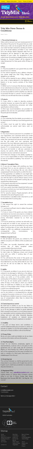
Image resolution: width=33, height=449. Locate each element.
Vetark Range (25, 438)
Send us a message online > (8, 396)
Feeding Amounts (5, 438)
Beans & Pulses (25, 434)
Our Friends (4, 441)
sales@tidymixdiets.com (21, 372)
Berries (14, 440)
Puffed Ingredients (26, 437)
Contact (3, 1)
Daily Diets (15, 434)
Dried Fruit (15, 437)
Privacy (23, 446)
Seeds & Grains (16, 443)
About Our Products (6, 437)
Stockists (3, 440)
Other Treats (16, 441)
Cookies (24, 444)
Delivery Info (25, 443)
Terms (19, 1)
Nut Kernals (15, 438)
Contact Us (4, 444)
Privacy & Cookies (27, 1)
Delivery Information (12, 1)
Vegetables (15, 444)
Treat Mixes (15, 435)
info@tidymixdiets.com (7, 390)
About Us (3, 435)
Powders (24, 435)
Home (2, 34)
